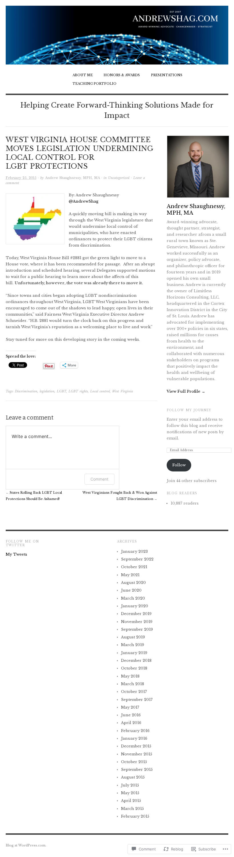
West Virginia (122, 391)
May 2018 (130, 676)
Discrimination (26, 391)
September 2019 (137, 629)
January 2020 (134, 606)
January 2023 (134, 551)
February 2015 (135, 816)
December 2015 (136, 746)
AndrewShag (83, 201)
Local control (100, 391)
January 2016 (134, 738)
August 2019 (133, 637)
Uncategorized (119, 178)
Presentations (166, 75)
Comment (99, 479)
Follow (179, 465)
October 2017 (134, 691)
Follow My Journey (189, 410)
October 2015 (134, 761)
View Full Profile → (186, 391)
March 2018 (132, 683)
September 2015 (137, 769)
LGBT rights (78, 391)
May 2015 (130, 793)
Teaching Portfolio (94, 84)
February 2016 (135, 730)
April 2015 (131, 800)
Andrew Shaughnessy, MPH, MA (72, 178)
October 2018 (134, 668)
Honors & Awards (122, 75)
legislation (47, 391)
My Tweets (16, 554)
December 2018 (136, 660)
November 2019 (136, 621)
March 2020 (133, 598)
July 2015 (130, 785)
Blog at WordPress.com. (26, 845)
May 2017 (130, 707)
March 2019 (132, 644)
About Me (82, 75)
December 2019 (136, 613)
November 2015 (136, 754)
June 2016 (131, 715)
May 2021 (130, 574)
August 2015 (133, 777)
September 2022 (137, 559)
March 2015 (132, 808)
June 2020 (131, 590)
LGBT (61, 391)
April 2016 (131, 722)
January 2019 (134, 652)
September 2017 (137, 699)
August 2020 (133, 582)
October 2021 (134, 566)
